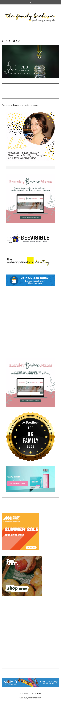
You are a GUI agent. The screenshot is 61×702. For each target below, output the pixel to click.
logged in (17, 105)
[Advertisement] (30, 322)
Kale (39, 693)
